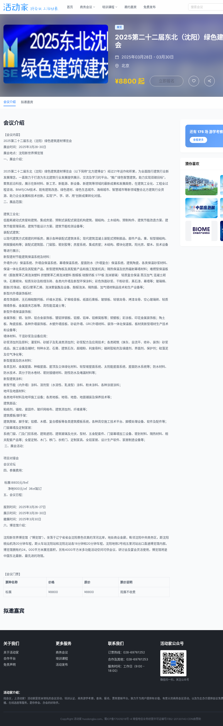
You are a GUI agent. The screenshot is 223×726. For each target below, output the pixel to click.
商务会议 (86, 7)
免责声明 (9, 664)
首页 (70, 7)
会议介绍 (9, 102)
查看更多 (198, 139)
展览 (47, 549)
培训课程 (108, 7)
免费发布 (150, 7)
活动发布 (62, 664)
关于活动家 (11, 652)
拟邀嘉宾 (27, 102)
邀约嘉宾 (130, 7)
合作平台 (9, 658)
